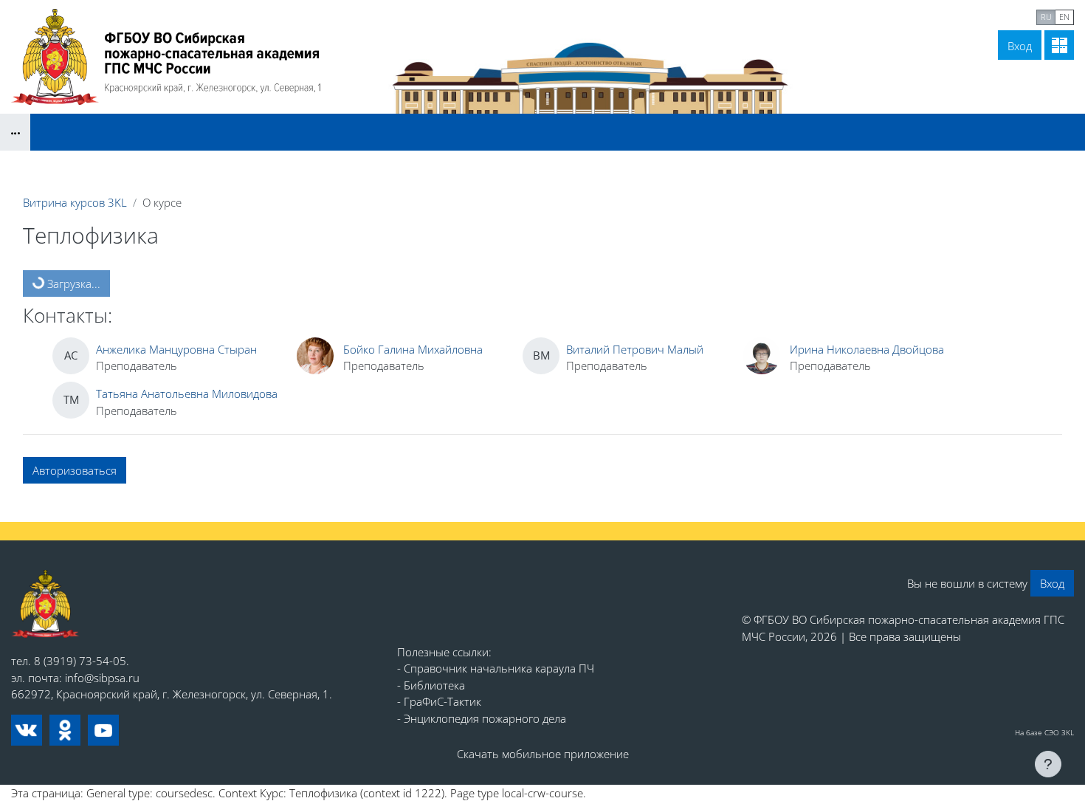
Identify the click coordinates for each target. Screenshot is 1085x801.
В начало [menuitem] (899, 15)
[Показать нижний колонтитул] (1048, 764)
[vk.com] (26, 730)
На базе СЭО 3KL (1044, 732)
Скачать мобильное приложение (543, 753)
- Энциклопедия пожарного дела (481, 718)
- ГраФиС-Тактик (439, 701)
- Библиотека (431, 685)
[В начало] (45, 604)
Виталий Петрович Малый (634, 349)
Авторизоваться (74, 470)
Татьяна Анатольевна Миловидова (187, 393)
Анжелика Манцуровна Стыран (176, 349)
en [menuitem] (1064, 16)
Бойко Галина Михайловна (413, 349)
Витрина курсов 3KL (75, 202)
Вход (1020, 45)
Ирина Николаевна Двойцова (867, 349)
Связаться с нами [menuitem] (982, 15)
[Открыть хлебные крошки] (15, 132)
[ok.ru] (64, 730)
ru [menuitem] (1046, 16)
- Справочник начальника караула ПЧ (495, 668)
